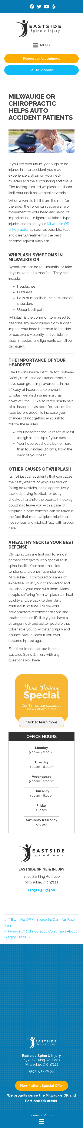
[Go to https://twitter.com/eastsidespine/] (39, 7)
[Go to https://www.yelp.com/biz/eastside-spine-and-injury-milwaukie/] (53, 7)
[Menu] (41, 1121)
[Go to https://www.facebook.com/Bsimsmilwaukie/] (32, 7)
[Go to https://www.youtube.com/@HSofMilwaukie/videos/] (46, 7)
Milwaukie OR (57, 1095)
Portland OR (35, 1101)
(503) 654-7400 (41, 890)
